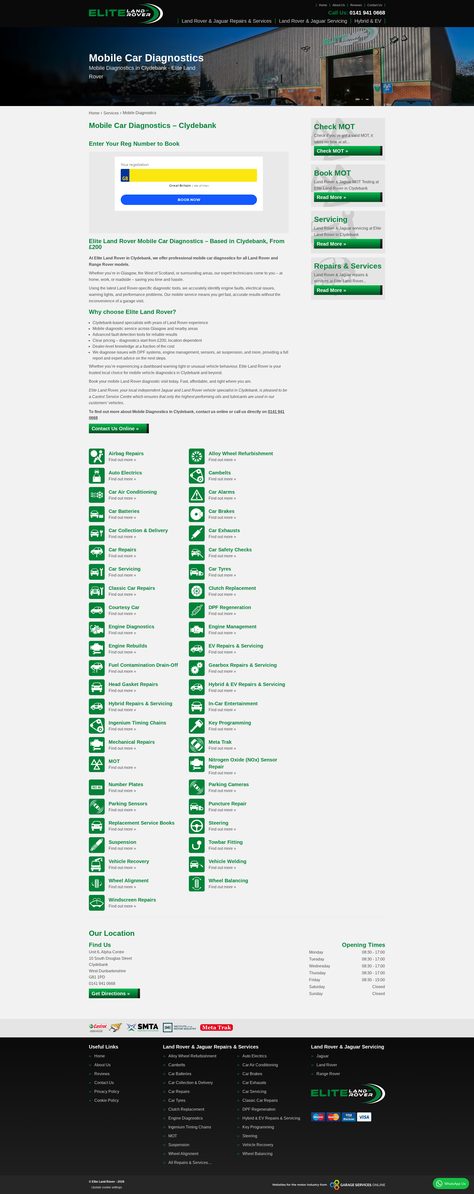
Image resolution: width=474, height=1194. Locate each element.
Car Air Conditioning (260, 1065)
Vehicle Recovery (257, 1145)
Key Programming (258, 1127)
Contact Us (374, 5)
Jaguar (322, 1056)
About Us (339, 5)
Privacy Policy (106, 1092)
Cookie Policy (106, 1101)
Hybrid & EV (368, 20)
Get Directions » (111, 993)
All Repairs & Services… (190, 1163)
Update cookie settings (106, 1187)
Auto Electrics (254, 1056)
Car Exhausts (254, 1083)
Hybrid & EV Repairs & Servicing (271, 1118)
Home (323, 5)
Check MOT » (332, 151)
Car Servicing (254, 1092)
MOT (172, 1136)
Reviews (356, 5)
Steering (249, 1136)
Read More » (331, 197)
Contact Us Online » (115, 428)
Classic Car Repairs (260, 1101)
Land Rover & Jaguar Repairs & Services (227, 20)
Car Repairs (179, 1092)
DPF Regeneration (259, 1109)
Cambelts (176, 1065)
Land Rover (326, 1065)
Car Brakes (252, 1074)
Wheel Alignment (183, 1154)
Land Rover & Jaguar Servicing (313, 20)
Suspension (178, 1145)
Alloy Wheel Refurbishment (192, 1056)
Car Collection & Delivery (190, 1083)
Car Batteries (179, 1074)
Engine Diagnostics (185, 1118)
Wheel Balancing (257, 1154)
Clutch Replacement (186, 1109)
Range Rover (328, 1074)
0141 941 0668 (356, 13)
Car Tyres (176, 1101)
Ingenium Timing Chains (189, 1127)
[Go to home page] (126, 13)
